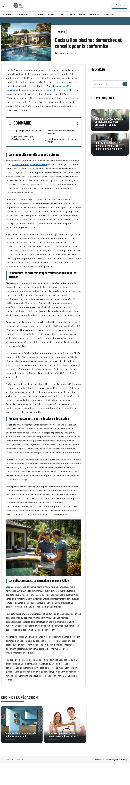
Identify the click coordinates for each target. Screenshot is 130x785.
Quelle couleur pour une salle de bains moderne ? (20, 735)
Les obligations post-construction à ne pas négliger (61, 140)
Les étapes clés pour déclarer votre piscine (26, 130)
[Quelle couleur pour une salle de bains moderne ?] (22, 724)
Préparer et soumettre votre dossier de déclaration (60, 132)
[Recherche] (116, 5)
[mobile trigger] (5, 5)
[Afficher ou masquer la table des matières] (55, 123)
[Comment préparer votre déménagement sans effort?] (65, 724)
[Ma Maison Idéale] (18, 5)
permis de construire (57, 89)
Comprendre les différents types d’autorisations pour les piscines (22, 138)
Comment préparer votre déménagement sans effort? (63, 735)
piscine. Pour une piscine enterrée (29, 164)
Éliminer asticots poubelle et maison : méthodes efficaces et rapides (109, 121)
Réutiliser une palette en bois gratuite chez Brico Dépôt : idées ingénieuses (108, 146)
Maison (61, 32)
